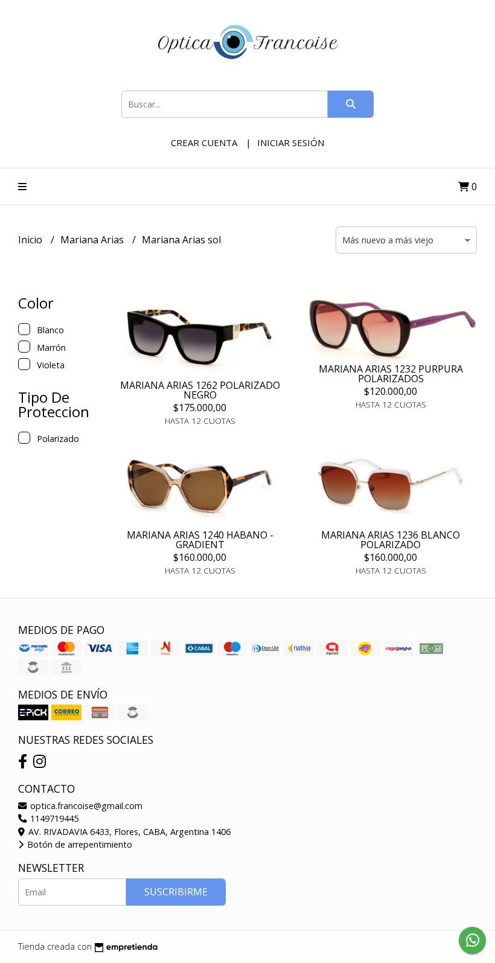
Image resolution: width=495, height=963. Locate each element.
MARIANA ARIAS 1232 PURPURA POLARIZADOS (391, 373)
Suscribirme (176, 891)
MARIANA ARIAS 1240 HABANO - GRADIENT (200, 539)
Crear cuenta (204, 142)
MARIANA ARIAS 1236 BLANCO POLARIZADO (390, 539)
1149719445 (53, 818)
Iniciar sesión (290, 142)
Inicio (31, 239)
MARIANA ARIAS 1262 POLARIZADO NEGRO (200, 390)
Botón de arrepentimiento (78, 844)
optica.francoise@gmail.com (85, 805)
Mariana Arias (93, 239)
